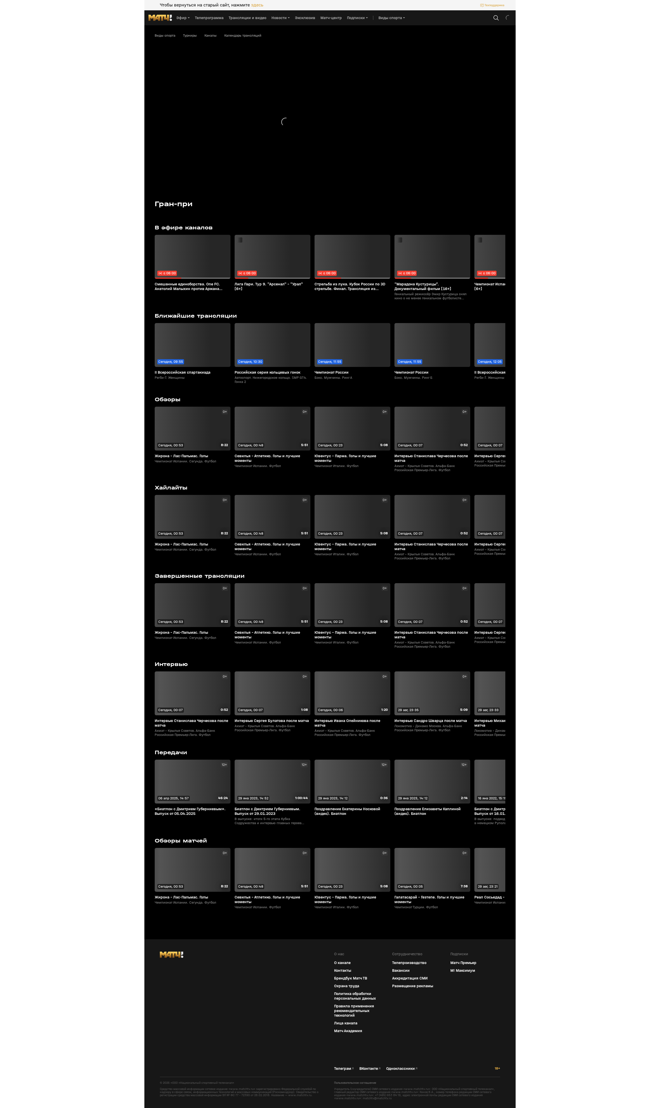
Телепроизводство (409, 962)
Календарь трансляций (242, 36)
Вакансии (401, 970)
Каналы (210, 36)
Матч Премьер (463, 962)
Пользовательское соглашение (355, 1082)
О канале (342, 962)
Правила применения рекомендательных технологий (354, 1011)
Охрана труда (346, 986)
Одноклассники (400, 1068)
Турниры (190, 36)
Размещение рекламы (412, 986)
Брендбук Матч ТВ (350, 978)
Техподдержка (494, 5)
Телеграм (342, 1068)
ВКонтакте (368, 1068)
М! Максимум (462, 970)
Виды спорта (165, 36)
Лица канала (345, 1023)
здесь (257, 5)
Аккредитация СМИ (410, 978)
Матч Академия (348, 1031)
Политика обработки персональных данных (355, 996)
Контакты (342, 970)
